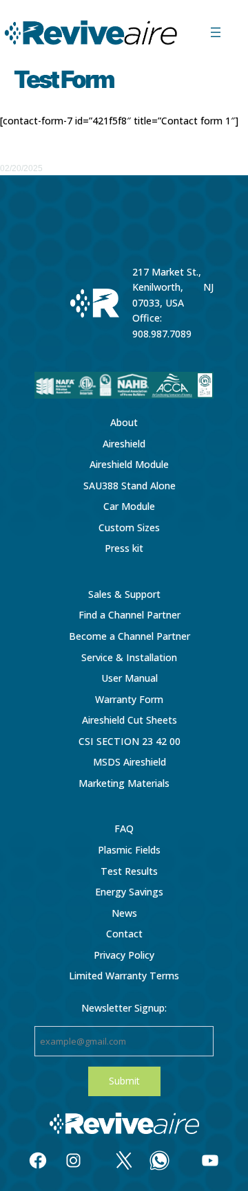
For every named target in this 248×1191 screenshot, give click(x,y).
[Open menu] (215, 32)
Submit (124, 1080)
